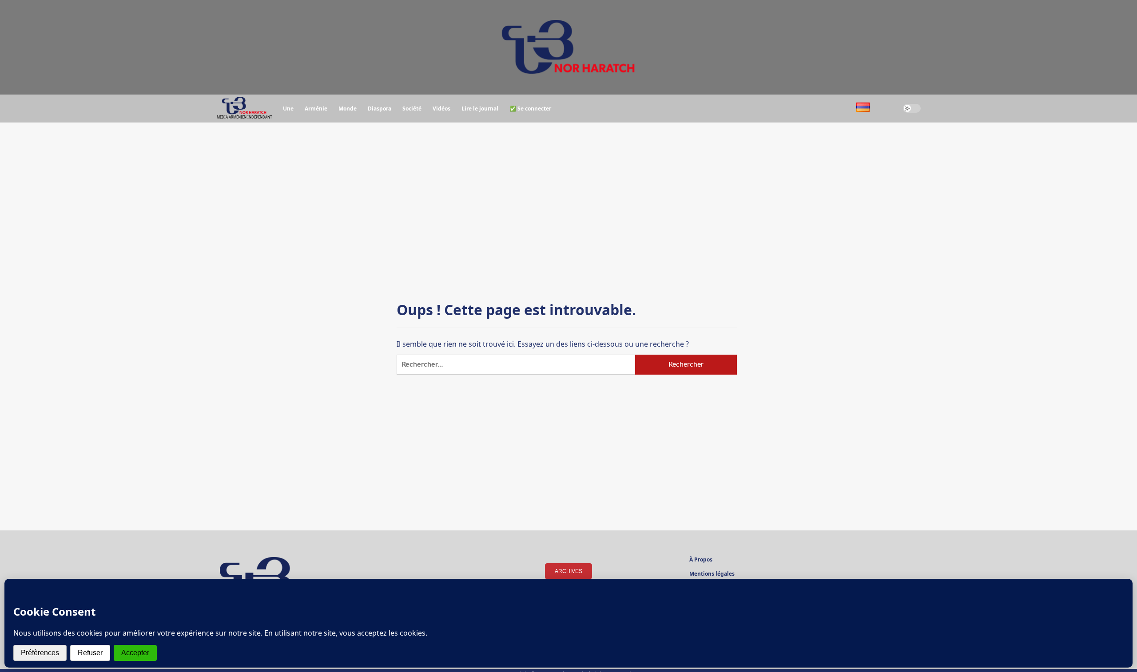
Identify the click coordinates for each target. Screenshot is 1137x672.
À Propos (700, 560)
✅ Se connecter (530, 108)
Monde (347, 108)
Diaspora (379, 108)
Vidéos (441, 108)
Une (288, 108)
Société (411, 108)
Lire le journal (479, 108)
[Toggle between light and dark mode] (912, 108)
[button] (886, 108)
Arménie (316, 108)
